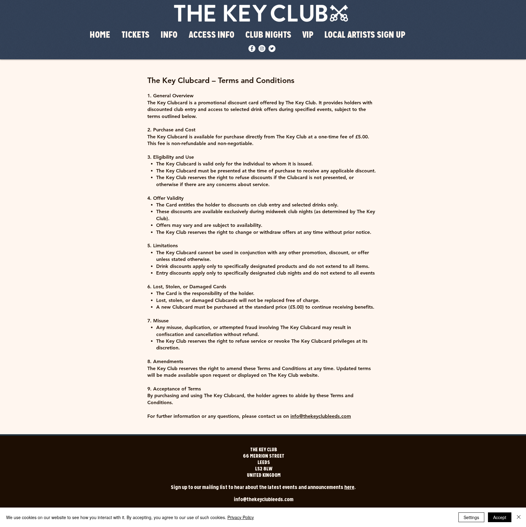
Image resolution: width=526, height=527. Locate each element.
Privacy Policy (240, 517)
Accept (499, 517)
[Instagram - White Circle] (261, 48)
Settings (471, 517)
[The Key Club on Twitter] (271, 48)
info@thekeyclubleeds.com (320, 416)
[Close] (518, 517)
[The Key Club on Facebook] (251, 48)
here (349, 487)
